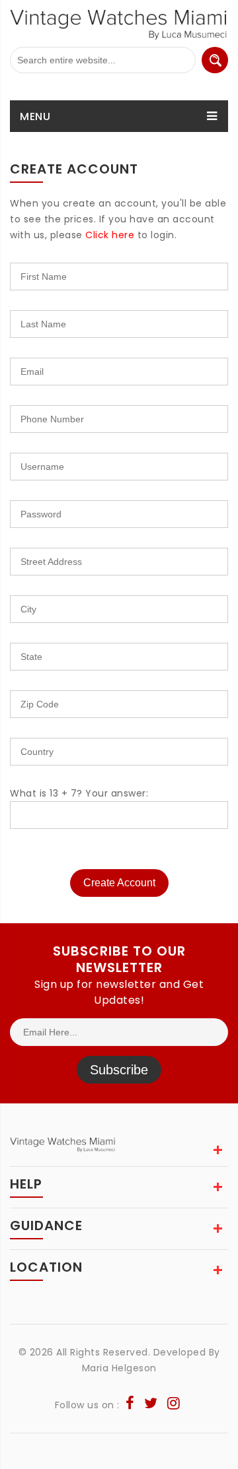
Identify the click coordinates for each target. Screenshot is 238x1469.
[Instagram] (174, 1405)
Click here (109, 235)
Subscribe (119, 1069)
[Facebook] (130, 1405)
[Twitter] (151, 1405)
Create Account (119, 882)
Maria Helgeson (119, 1368)
